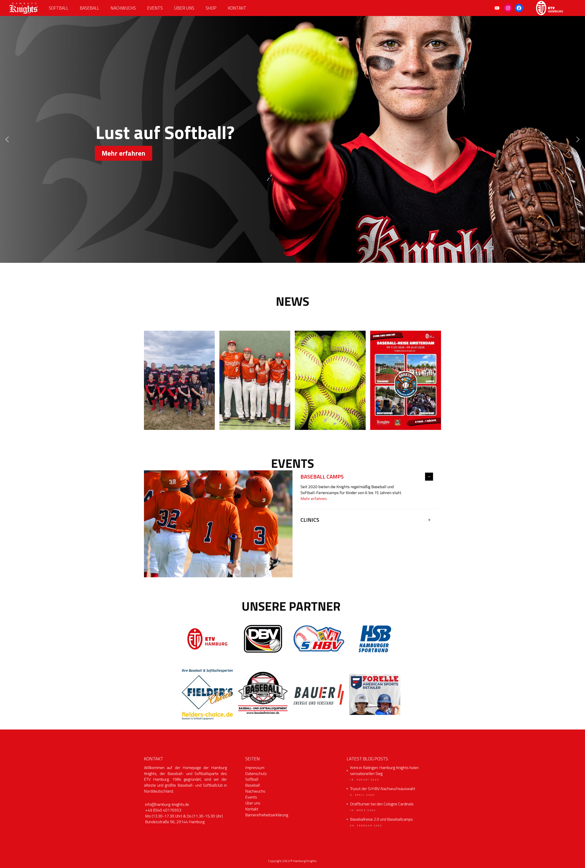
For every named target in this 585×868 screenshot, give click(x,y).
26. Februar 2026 (366, 825)
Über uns (252, 803)
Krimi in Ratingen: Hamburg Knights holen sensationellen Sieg (384, 771)
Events (251, 797)
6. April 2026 (362, 795)
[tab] (367, 477)
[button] (7, 139)
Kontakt (251, 809)
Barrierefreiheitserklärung (266, 815)
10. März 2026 (363, 810)
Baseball (252, 785)
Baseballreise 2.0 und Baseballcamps (381, 819)
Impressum (254, 767)
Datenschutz (256, 773)
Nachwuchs (255, 791)
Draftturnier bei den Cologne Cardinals (382, 804)
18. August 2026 (364, 779)
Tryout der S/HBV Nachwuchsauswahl (382, 789)
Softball (251, 779)
